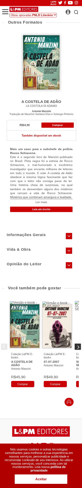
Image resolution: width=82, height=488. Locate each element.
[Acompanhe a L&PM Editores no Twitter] (60, 3)
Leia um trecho (41, 209)
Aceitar (41, 479)
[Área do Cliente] (72, 10)
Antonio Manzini (41, 111)
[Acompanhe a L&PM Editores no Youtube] (70, 3)
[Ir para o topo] (68, 403)
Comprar (57, 125)
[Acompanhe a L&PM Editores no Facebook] (65, 3)
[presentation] (4, 346)
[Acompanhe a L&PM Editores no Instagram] (76, 3)
